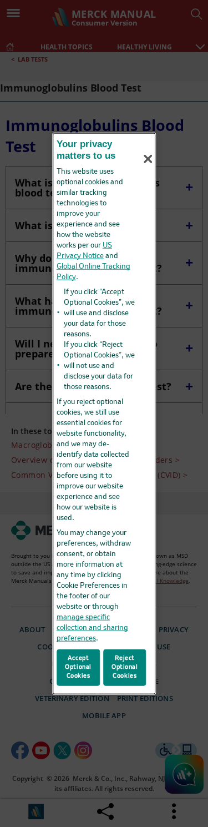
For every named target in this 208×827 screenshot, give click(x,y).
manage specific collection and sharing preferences (92, 627)
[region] (104, 414)
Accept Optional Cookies (78, 667)
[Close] (148, 159)
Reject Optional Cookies (124, 667)
